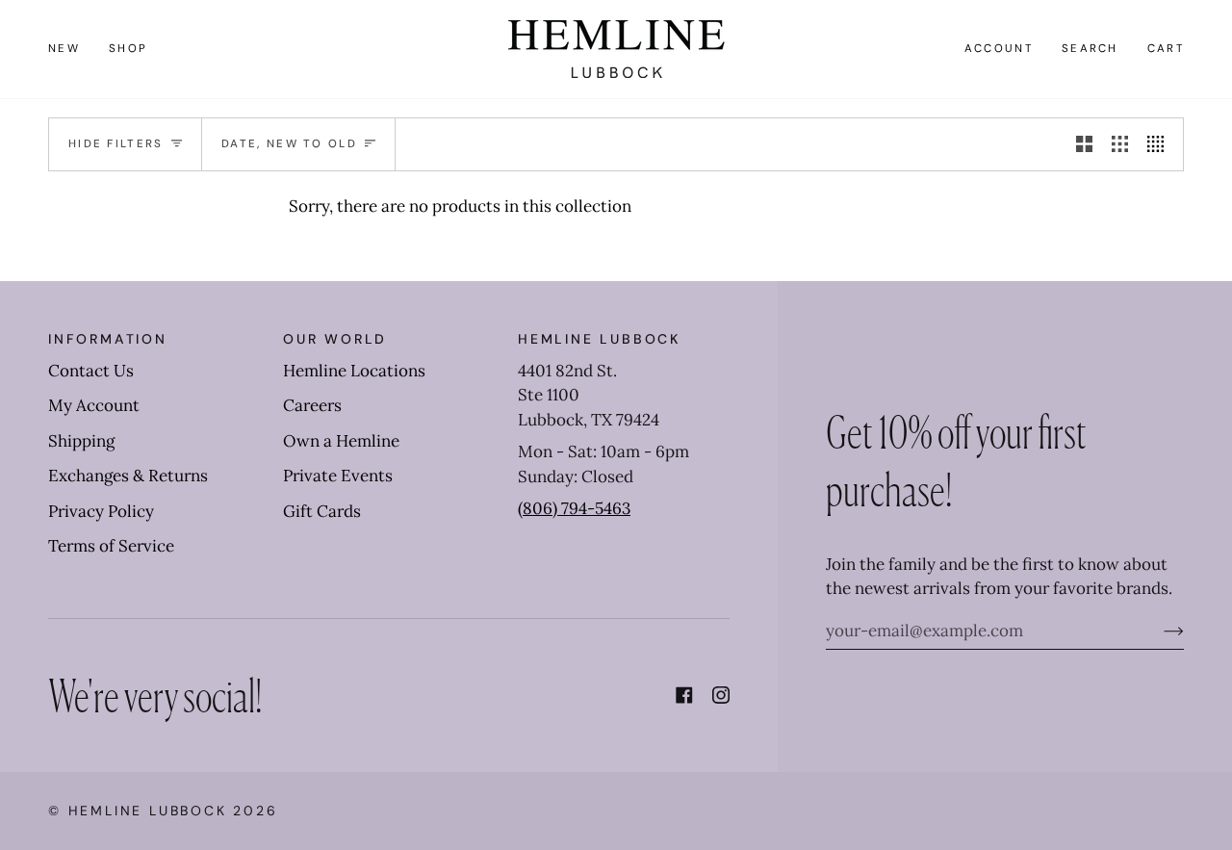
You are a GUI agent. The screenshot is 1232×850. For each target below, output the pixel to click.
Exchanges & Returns (128, 475)
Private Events (338, 475)
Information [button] (107, 339)
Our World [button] (335, 339)
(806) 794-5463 (574, 508)
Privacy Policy (101, 511)
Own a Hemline (341, 440)
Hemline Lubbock (147, 810)
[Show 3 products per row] (1120, 144)
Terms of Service (111, 545)
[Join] (1158, 630)
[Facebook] (684, 695)
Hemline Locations (354, 370)
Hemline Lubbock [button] (599, 339)
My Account (94, 405)
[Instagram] (721, 695)
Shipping (81, 440)
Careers (312, 405)
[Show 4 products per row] (1160, 144)
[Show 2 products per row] (1084, 144)
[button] (128, 49)
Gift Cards (322, 511)
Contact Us (91, 370)
